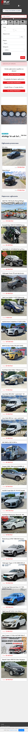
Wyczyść (7, 53)
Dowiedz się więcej (13, 730)
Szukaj (22, 57)
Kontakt (2, 724)
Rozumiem (21, 730)
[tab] (4, 22)
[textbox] (8, 30)
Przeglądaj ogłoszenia (13, 82)
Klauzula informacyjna (5, 726)
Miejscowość (6, 34)
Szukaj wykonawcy (14, 90)
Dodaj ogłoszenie (15, 74)
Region (5, 40)
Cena (4, 27)
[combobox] (8, 30)
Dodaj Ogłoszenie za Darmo (13, 10)
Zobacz (14, 157)
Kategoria (5, 47)
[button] (19, 5)
